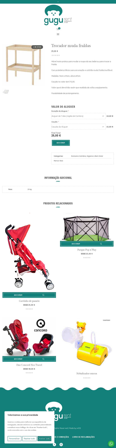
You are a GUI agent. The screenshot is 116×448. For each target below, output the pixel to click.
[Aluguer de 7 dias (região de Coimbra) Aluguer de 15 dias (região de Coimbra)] (78, 116)
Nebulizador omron (86, 373)
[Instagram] (61, 444)
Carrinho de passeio (29, 301)
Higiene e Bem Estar (95, 156)
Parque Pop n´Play (86, 249)
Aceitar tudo (44, 439)
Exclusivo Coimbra (78, 156)
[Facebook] (54, 444)
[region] (29, 427)
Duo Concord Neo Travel (29, 365)
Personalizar (14, 439)
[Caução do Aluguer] (78, 127)
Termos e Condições (59, 437)
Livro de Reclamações (83, 437)
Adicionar (61, 143)
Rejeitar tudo (29, 439)
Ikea (61, 161)
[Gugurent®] (58, 411)
